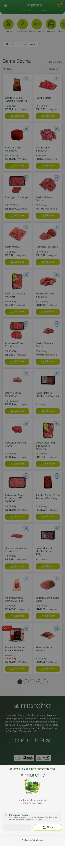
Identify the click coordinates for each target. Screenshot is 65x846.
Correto (19, 827)
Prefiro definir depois (32, 840)
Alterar (50, 827)
